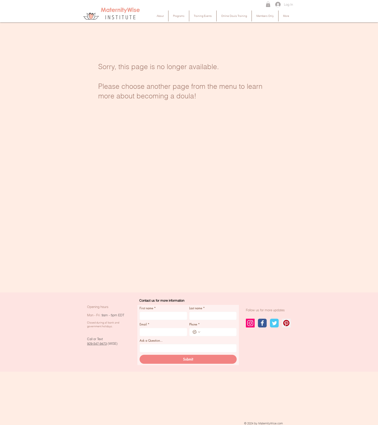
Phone (194, 324)
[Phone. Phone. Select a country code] (196, 332)
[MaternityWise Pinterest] (286, 323)
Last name (197, 308)
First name (148, 308)
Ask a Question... (151, 340)
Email (144, 324)
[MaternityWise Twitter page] (274, 323)
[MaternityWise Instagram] (250, 323)
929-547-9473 (97, 343)
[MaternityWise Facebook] (262, 323)
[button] (268, 4)
